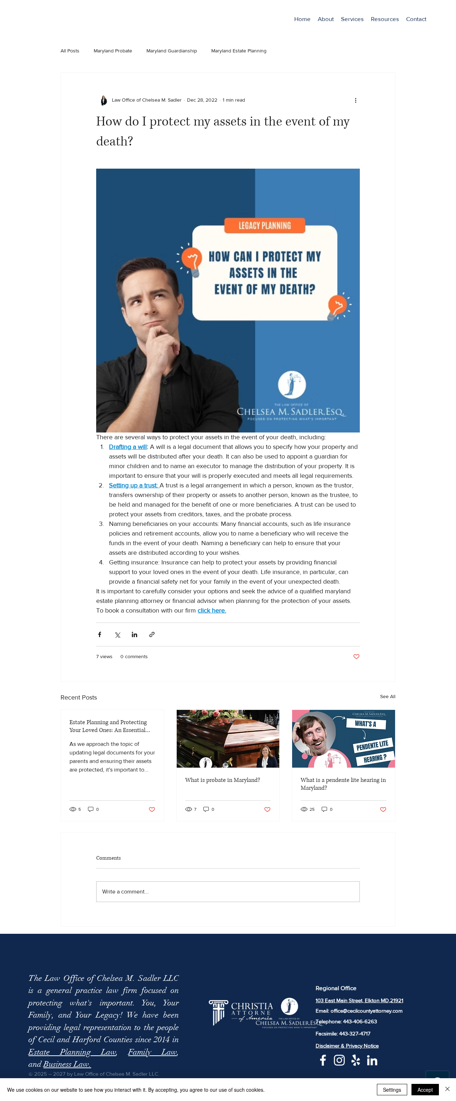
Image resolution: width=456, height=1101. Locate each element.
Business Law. (67, 1064)
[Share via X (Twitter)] (117, 634)
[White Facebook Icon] (323, 1060)
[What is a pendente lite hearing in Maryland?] (343, 739)
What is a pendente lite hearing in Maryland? (343, 784)
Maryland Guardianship (171, 50)
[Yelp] (355, 1060)
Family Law (152, 1052)
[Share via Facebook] (99, 634)
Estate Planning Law (72, 1052)
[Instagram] (339, 1060)
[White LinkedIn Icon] (372, 1060)
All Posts (70, 50)
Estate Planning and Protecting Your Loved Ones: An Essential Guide (108, 726)
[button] (352, 19)
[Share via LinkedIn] (134, 634)
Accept (425, 1089)
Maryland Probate (113, 50)
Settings (392, 1089)
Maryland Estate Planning (238, 50)
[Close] (447, 1089)
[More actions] (355, 100)
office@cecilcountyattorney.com (367, 1011)
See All (387, 696)
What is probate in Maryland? (222, 780)
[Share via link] (152, 634)
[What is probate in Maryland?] (228, 739)
